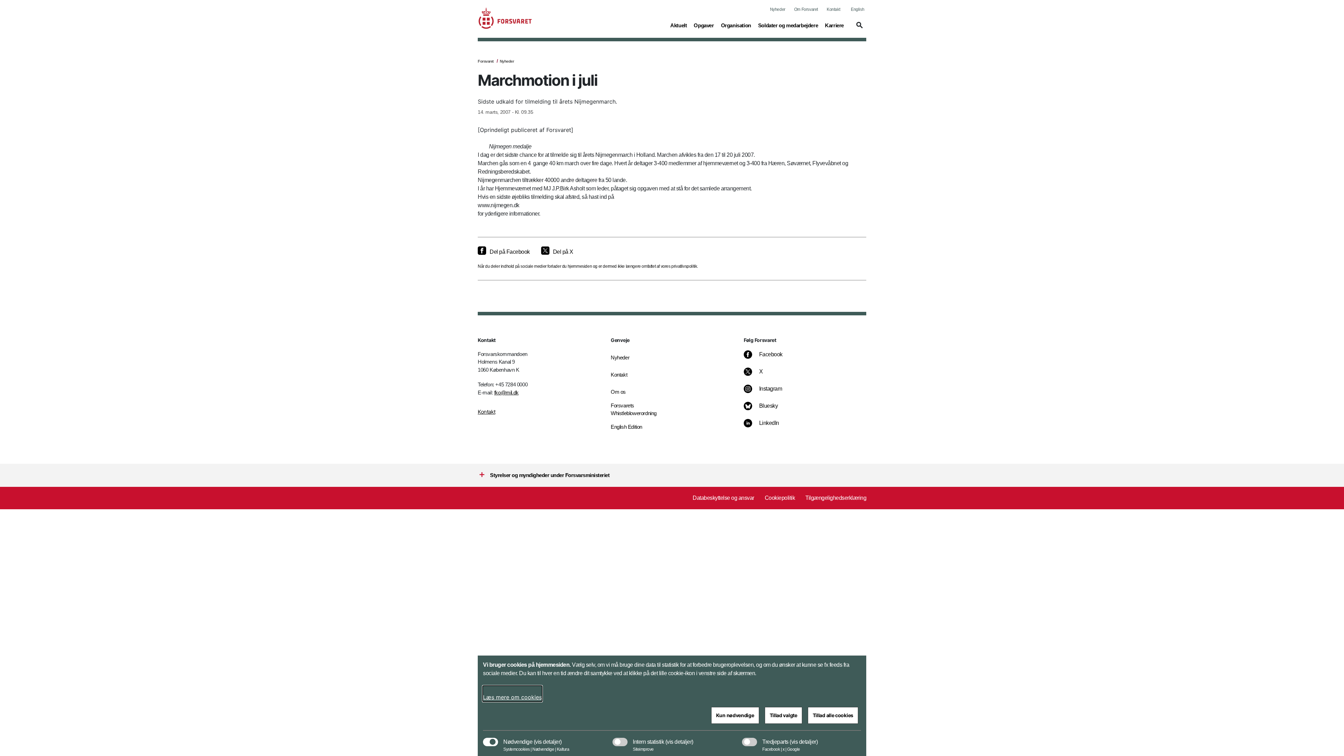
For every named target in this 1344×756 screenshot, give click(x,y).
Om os (618, 392)
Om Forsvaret (806, 9)
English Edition (626, 427)
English (857, 9)
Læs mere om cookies (512, 697)
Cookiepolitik (780, 498)
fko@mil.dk (506, 393)
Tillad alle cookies (833, 715)
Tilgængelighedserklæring (835, 498)
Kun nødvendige (735, 715)
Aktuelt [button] (678, 25)
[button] (858, 28)
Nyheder (777, 9)
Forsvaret (486, 61)
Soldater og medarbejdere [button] (788, 25)
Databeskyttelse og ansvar (723, 498)
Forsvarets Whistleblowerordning (634, 409)
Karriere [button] (834, 25)
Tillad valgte (783, 715)
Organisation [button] (736, 25)
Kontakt (833, 9)
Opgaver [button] (704, 25)
